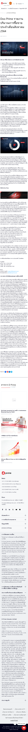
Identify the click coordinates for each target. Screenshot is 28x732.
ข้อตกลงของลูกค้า (7, 709)
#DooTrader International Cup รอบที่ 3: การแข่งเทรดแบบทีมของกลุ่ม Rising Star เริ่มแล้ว (13, 411)
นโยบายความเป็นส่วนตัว (20, 715)
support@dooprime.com (13, 271)
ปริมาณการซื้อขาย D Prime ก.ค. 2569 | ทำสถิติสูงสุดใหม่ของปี (13, 460)
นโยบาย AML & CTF (20, 709)
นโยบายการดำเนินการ (8, 712)
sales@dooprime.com (12, 272)
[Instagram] (7, 372)
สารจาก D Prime (11, 13)
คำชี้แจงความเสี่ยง (6, 715)
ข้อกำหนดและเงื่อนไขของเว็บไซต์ (14, 717)
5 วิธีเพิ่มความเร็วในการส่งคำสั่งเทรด (9, 435)
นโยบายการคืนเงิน (21, 712)
